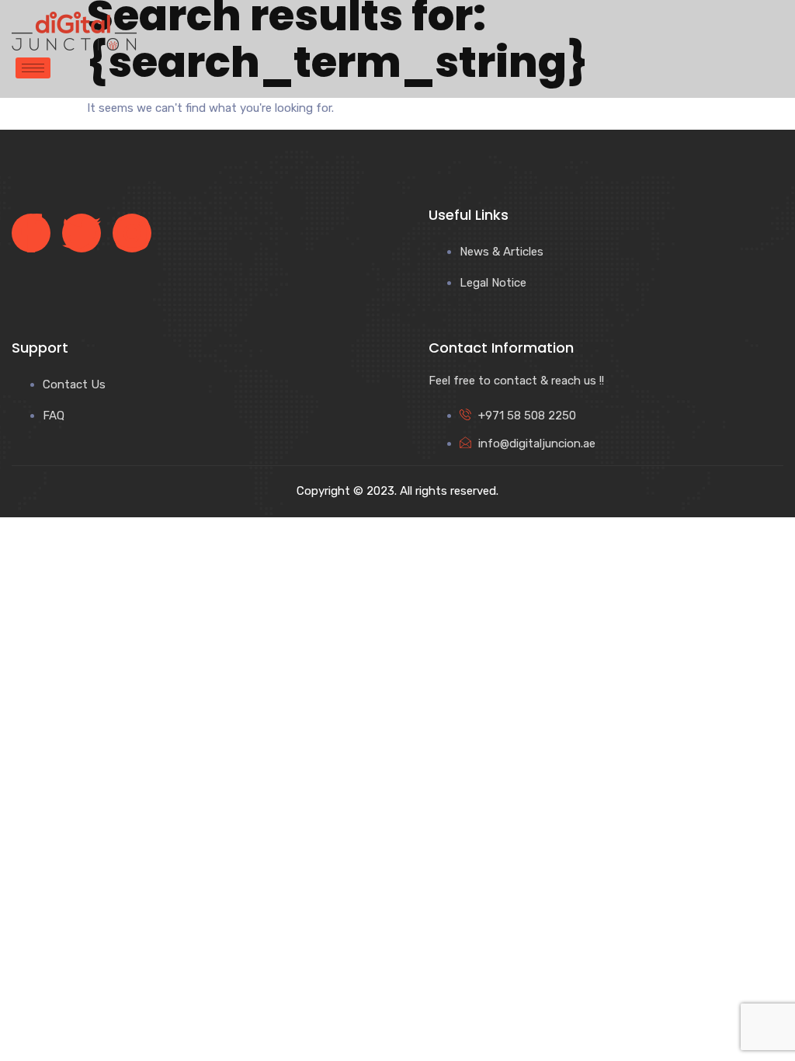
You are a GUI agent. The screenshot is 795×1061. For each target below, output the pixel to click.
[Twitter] (81, 233)
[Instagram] (132, 233)
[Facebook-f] (31, 233)
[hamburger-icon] (33, 67)
